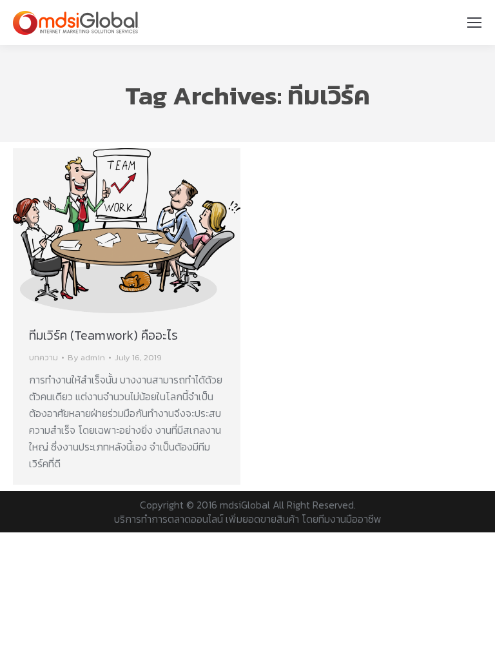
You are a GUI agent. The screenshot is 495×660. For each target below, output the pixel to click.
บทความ (43, 357)
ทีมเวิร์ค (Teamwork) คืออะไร (103, 335)
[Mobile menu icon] (474, 22)
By (86, 357)
